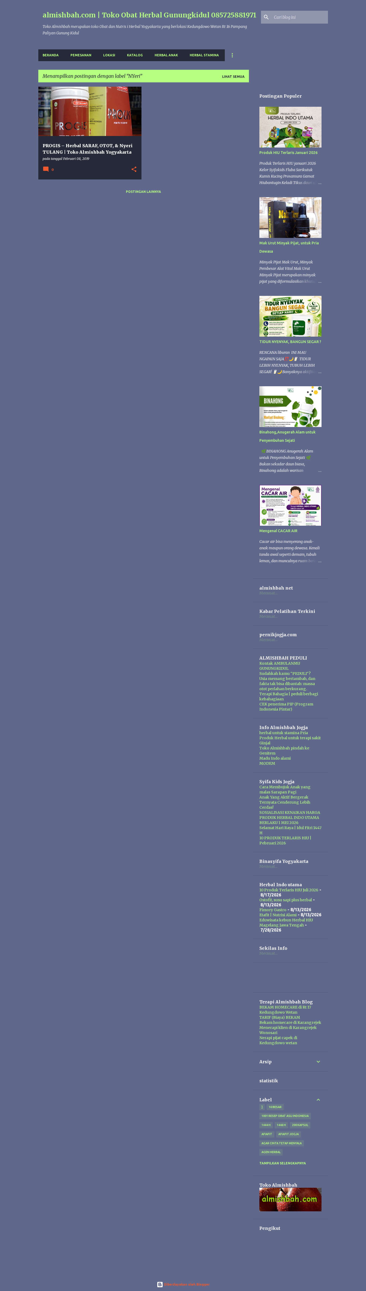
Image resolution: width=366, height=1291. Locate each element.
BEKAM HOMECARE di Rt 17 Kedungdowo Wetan (285, 1010)
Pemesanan (80, 55)
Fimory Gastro (272, 909)
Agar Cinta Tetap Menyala (282, 1143)
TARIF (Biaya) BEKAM (279, 1017)
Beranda (51, 55)
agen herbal (271, 1152)
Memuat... (268, 593)
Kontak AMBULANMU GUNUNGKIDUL (279, 666)
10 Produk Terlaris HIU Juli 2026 (288, 890)
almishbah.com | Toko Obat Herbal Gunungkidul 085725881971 (149, 15)
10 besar (275, 1107)
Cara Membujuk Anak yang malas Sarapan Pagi (285, 790)
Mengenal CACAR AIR (278, 531)
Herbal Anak (166, 55)
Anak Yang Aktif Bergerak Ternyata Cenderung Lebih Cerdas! (284, 802)
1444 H (266, 1125)
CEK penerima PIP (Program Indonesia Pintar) (286, 707)
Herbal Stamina (204, 55)
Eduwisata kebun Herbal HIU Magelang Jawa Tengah (286, 923)
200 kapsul (300, 1125)
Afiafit (267, 1134)
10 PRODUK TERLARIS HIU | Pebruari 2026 (285, 840)
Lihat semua (233, 76)
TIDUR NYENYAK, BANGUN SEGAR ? (290, 342)
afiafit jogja (288, 1134)
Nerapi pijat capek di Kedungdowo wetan (278, 1040)
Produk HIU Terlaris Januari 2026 (288, 152)
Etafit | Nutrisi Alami (278, 915)
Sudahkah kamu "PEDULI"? (285, 673)
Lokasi (109, 55)
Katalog (135, 55)
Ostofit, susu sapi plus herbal (285, 900)
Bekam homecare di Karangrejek (290, 1022)
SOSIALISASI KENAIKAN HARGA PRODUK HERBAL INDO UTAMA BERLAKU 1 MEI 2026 (289, 817)
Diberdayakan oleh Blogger (186, 1284)
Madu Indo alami (275, 758)
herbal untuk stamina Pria (283, 732)
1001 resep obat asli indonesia (285, 1115)
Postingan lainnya (143, 191)
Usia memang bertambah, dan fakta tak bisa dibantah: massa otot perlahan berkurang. (287, 683)
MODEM (267, 763)
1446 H (281, 1125)
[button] (134, 169)
